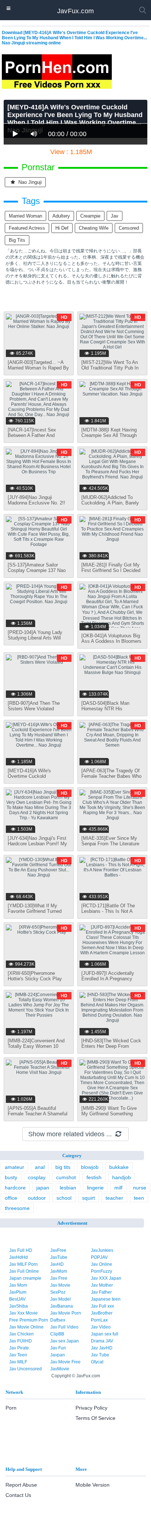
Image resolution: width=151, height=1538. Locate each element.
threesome (17, 1208)
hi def (62, 228)
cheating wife (93, 228)
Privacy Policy (91, 1408)
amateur (14, 1167)
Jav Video (101, 1327)
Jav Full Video (64, 1327)
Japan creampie (25, 1278)
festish (94, 1177)
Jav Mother (102, 1285)
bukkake (119, 1167)
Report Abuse (21, 1485)
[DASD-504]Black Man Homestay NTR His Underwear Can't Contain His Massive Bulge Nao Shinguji (111, 711)
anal (40, 1167)
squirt (88, 1198)
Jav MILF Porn (23, 1264)
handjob (121, 1177)
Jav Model (60, 1299)
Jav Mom (18, 1285)
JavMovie (59, 1368)
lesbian (68, 1188)
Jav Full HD (20, 1250)
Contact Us (18, 1495)
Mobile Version (93, 1485)
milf (118, 1188)
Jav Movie (60, 1285)
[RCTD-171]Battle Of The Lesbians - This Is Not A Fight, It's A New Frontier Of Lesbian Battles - (110, 914)
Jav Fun (58, 1348)
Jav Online (101, 1264)
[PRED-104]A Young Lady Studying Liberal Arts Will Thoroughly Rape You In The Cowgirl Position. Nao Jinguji (38, 641)
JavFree (58, 1250)
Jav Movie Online (26, 1327)
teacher (114, 1198)
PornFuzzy (101, 1271)
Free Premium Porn (28, 1320)
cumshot (66, 1177)
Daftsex (57, 1320)
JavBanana (61, 1306)
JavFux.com (75, 11)
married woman (25, 216)
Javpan (57, 1354)
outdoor (37, 1198)
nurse (139, 1188)
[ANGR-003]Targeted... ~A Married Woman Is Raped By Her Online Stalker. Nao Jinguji (38, 371)
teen (139, 1198)
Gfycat (97, 1361)
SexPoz (58, 1292)
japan (42, 1188)
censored (129, 228)
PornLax (99, 1320)
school (63, 1198)
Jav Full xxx (102, 1306)
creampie (90, 216)
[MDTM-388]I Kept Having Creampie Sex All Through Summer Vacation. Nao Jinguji (109, 438)
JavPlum (17, 1292)
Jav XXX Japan (106, 1278)
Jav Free (58, 1278)
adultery (61, 216)
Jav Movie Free (65, 1361)
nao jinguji (29, 182)
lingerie (95, 1188)
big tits (17, 240)
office (11, 1198)
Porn (10, 1408)
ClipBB (57, 1334)
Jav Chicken (21, 1334)
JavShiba (18, 1306)
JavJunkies (102, 1250)
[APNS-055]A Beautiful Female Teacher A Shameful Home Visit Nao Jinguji (37, 1113)
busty (11, 1177)
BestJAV (17, 1299)
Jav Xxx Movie (23, 1313)
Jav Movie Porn (65, 1313)
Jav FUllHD (20, 1341)
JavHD (57, 1264)
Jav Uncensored (25, 1368)
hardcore (15, 1188)
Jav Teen (18, 1354)
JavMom (58, 1271)
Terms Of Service (95, 1418)
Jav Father (101, 1292)
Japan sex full (104, 1334)
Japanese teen (106, 1299)
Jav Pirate (19, 1348)
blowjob (90, 1167)
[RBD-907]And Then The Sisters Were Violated (34, 705)
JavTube (58, 1257)
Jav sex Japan (64, 1341)
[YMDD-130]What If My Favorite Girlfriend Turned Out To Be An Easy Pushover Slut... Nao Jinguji (37, 914)
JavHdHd (18, 1257)
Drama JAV (102, 1341)
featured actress (27, 228)
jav (114, 216)
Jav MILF (18, 1361)
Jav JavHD (102, 1348)
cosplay (36, 1177)
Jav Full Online (24, 1271)
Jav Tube (100, 1354)
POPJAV (99, 1257)
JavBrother (102, 1313)
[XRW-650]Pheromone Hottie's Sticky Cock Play (35, 975)
